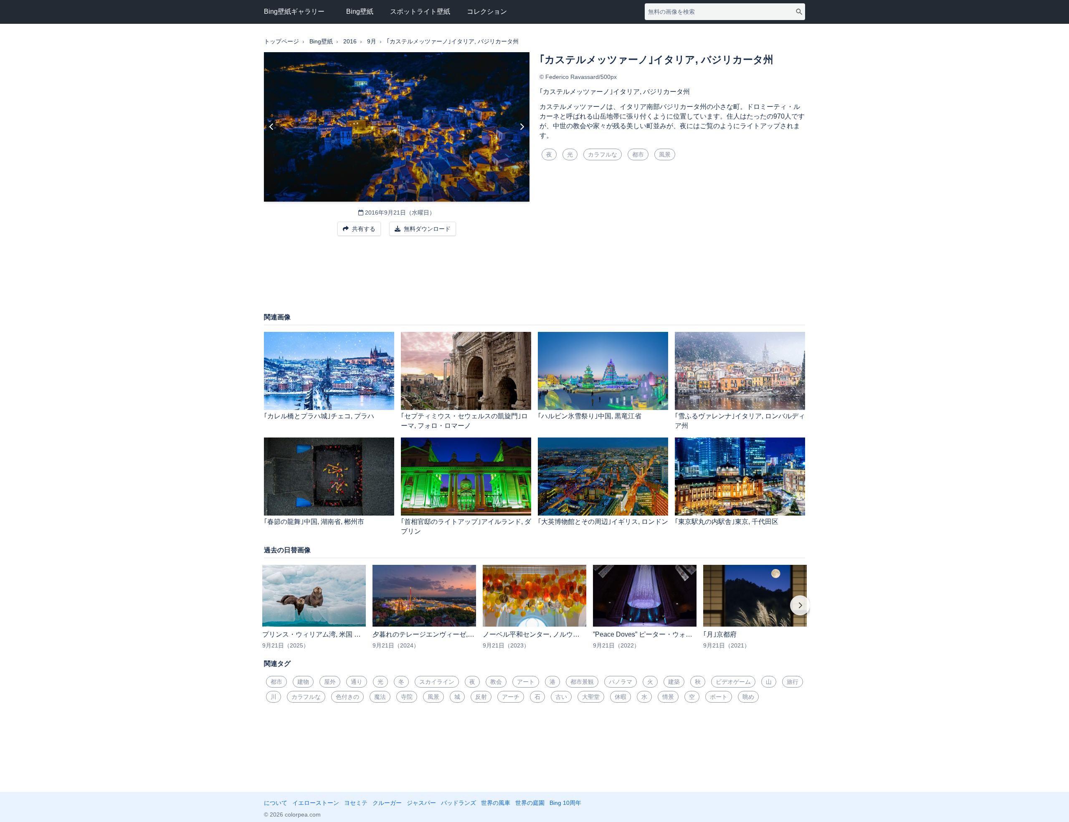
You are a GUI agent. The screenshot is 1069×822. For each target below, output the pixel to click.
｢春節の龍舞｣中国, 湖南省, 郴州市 (314, 521)
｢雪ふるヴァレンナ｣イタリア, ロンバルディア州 (740, 420)
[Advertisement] (534, 278)
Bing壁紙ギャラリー (294, 11)
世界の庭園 (530, 802)
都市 (638, 154)
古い (561, 696)
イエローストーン (315, 802)
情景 (668, 696)
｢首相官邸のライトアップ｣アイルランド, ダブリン (466, 526)
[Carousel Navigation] (534, 611)
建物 (303, 681)
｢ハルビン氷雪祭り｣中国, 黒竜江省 (589, 416)
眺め (748, 696)
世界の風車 (495, 802)
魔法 (380, 696)
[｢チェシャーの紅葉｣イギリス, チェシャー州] (521, 127)
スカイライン (436, 681)
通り (356, 681)
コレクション (487, 11)
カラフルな (602, 154)
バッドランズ (458, 802)
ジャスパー (421, 802)
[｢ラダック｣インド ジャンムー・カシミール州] (271, 127)
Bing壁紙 (359, 11)
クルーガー (387, 802)
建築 (674, 681)
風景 (665, 154)
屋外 (330, 681)
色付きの (347, 696)
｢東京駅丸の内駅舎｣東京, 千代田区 (726, 521)
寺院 (407, 696)
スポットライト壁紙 (420, 11)
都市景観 (582, 681)
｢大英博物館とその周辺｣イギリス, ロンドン (603, 521)
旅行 (792, 681)
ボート (718, 696)
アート (525, 681)
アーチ (510, 696)
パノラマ (620, 681)
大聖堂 (591, 696)
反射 (481, 696)
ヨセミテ (355, 802)
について (275, 802)
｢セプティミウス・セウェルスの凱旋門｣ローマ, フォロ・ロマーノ (464, 420)
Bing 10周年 (565, 802)
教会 (496, 681)
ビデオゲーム (733, 681)
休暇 (620, 696)
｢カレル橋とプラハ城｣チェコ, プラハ (319, 416)
